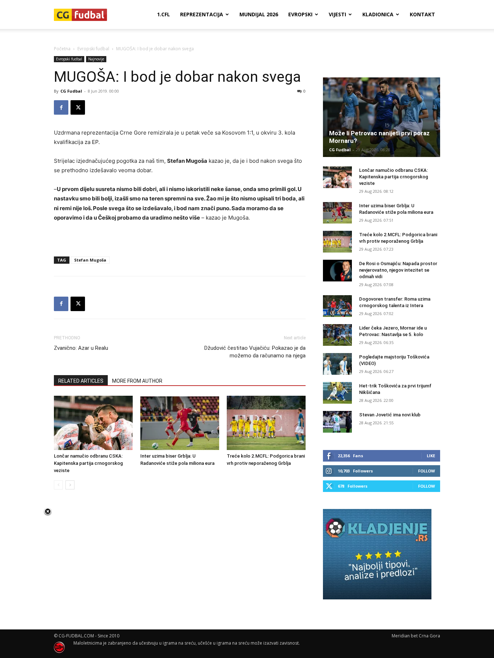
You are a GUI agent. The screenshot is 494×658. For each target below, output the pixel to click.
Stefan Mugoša (90, 260)
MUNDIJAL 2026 (258, 14)
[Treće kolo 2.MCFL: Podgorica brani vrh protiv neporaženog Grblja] (266, 423)
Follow (426, 471)
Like (431, 455)
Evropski (300, 14)
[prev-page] (58, 484)
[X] (78, 107)
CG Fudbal (71, 91)
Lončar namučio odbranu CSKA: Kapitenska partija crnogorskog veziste (88, 463)
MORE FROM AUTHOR (137, 381)
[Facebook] (61, 107)
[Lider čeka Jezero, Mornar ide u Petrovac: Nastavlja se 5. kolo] (337, 335)
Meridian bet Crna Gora (416, 636)
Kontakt (422, 14)
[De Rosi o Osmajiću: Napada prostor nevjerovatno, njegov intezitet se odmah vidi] (337, 270)
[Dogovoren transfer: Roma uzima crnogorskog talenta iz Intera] (337, 306)
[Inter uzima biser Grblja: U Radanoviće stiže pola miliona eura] (179, 423)
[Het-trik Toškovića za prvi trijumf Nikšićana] (337, 393)
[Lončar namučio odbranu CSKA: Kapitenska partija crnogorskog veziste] (93, 423)
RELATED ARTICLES (80, 381)
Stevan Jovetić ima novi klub (390, 414)
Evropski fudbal (93, 49)
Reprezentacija (201, 14)
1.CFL (163, 14)
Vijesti (337, 14)
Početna (62, 49)
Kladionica (377, 14)
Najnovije (96, 58)
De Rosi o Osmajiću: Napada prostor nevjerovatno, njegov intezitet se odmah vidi (398, 270)
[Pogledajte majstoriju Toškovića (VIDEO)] (337, 364)
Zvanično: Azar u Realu (81, 348)
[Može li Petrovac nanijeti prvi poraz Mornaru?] (381, 117)
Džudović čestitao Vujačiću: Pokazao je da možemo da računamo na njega (255, 352)
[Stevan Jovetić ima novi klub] (337, 422)
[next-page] (69, 484)
